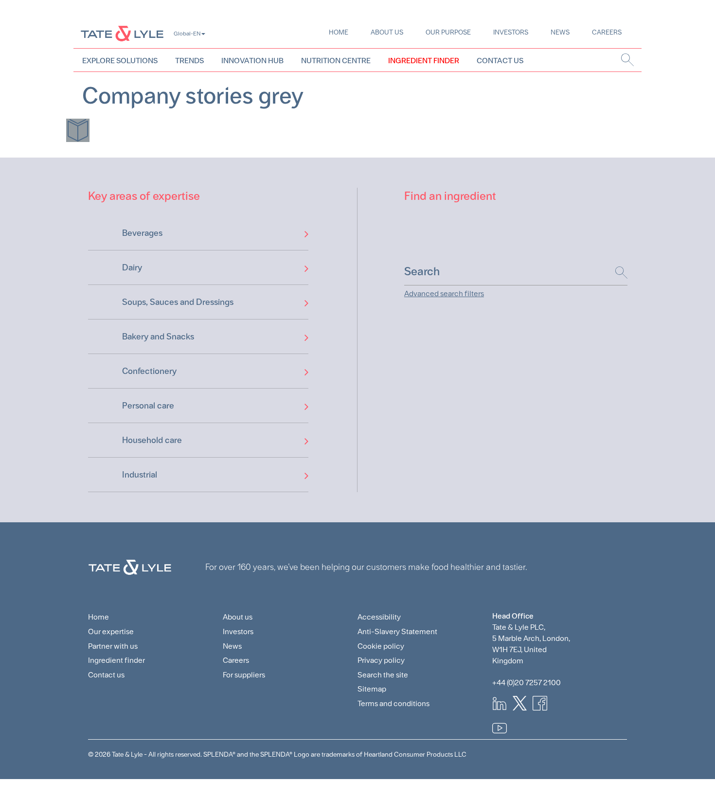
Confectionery (149, 371)
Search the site (383, 674)
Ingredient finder (116, 660)
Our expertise (111, 631)
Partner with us (113, 646)
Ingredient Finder (423, 60)
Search (616, 273)
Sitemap (372, 688)
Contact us (106, 674)
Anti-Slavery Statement (397, 631)
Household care (152, 440)
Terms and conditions (393, 703)
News (560, 32)
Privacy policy (381, 660)
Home (338, 32)
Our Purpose (448, 32)
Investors (510, 32)
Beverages (142, 233)
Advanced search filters (444, 293)
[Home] (122, 33)
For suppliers (244, 674)
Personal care (148, 405)
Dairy (132, 267)
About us (387, 32)
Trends (189, 60)
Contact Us (500, 60)
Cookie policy (381, 646)
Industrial (139, 474)
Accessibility (379, 616)
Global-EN (187, 33)
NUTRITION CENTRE (336, 60)
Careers (607, 32)
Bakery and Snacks (158, 336)
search (628, 60)
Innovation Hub (252, 60)
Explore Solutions (120, 60)
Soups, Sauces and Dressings (177, 302)
